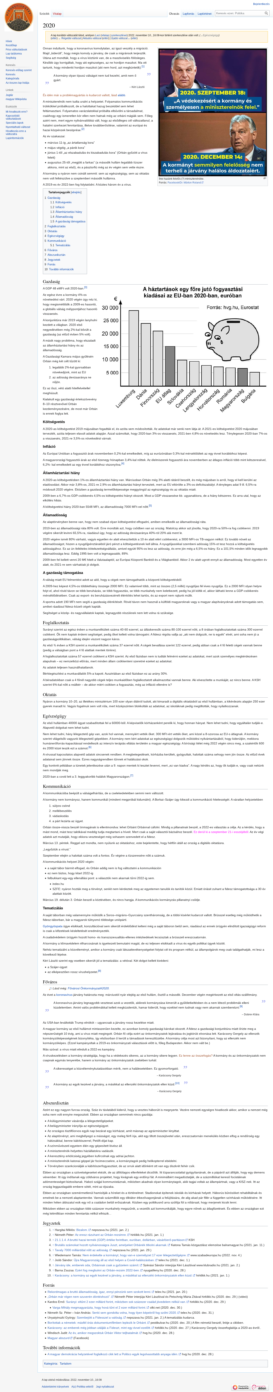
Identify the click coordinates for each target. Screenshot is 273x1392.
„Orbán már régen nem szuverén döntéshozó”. (79, 1296)
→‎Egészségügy (209, 35)
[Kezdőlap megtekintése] (19, 17)
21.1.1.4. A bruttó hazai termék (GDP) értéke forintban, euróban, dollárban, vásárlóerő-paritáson (120, 1240)
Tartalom (65, 1363)
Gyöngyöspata (52, 926)
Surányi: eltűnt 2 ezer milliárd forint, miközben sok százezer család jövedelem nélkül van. (126, 1301)
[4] (122, 463)
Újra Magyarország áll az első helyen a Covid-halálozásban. (114, 1260)
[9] (241, 1006)
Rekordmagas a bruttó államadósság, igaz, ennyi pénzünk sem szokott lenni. (99, 1291)
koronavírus (64, 994)
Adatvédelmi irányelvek (55, 1386)
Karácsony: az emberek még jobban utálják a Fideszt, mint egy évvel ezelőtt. (99, 1327)
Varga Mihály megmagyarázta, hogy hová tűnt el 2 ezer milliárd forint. (99, 1307)
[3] (85, 287)
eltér (54, 38)
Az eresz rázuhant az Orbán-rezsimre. (101, 1234)
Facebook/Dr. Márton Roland (184, 182)
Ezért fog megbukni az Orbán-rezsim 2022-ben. (107, 1270)
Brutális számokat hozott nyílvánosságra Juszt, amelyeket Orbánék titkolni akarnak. (111, 1245)
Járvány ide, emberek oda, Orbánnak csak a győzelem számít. (97, 1265)
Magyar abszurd (59, 1338)
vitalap (105, 35)
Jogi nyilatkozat (105, 1386)
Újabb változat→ (120, 38)
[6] (90, 747)
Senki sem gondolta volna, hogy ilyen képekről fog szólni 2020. (134, 1312)
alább (121, 95)
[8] (99, 971)
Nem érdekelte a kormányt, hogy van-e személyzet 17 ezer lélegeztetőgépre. (135, 1255)
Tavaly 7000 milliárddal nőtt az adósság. (82, 1250)
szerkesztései (119, 35)
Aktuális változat (92, 38)
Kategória (50, 1363)
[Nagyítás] (264, 178)
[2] (82, 128)
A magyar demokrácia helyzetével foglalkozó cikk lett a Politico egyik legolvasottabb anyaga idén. (113, 1354)
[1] (143, 66)
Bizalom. (82, 1230)
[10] (177, 1083)
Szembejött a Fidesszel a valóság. (100, 1317)
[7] (131, 775)
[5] (150, 505)
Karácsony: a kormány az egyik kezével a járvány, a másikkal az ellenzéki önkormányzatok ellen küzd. (123, 1275)
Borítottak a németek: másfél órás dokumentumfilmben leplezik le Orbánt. (97, 1322)
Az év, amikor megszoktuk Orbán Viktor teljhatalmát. (103, 1333)
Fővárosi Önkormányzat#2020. (89, 988)
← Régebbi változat (69, 38)
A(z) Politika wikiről (82, 1386)
